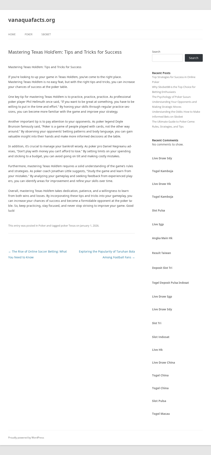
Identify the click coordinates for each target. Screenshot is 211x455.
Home (12, 34)
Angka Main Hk (162, 238)
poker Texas (68, 225)
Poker (28, 34)
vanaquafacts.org (31, 20)
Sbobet (46, 34)
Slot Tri (156, 323)
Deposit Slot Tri (162, 268)
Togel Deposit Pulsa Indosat (170, 283)
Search (156, 51)
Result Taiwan (161, 253)
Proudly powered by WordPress (26, 437)
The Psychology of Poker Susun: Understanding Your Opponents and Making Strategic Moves (174, 102)
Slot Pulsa (158, 210)
